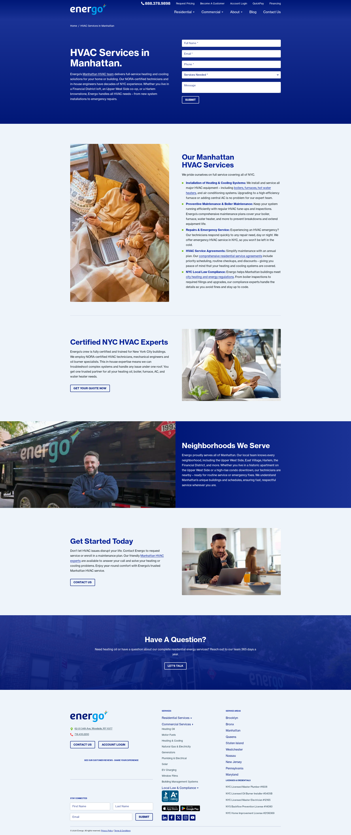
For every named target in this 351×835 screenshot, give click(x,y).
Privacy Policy (107, 831)
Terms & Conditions (122, 831)
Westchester (234, 749)
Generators (168, 752)
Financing (275, 3)
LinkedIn (165, 818)
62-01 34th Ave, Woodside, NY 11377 (93, 728)
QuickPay (258, 3)
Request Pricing (185, 3)
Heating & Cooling (172, 741)
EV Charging (169, 770)
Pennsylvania (234, 768)
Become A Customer (212, 3)
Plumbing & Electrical (174, 758)
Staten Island (235, 743)
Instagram (185, 818)
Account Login (238, 3)
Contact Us (82, 744)
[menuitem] (155, 3)
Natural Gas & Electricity (176, 746)
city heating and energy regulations (210, 277)
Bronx (230, 724)
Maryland (232, 774)
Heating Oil (168, 729)
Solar (165, 764)
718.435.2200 (82, 734)
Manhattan (233, 730)
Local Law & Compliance (179, 787)
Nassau (231, 755)
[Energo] (88, 9)
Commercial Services (176, 724)
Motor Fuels (169, 735)
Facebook (172, 818)
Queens (231, 736)
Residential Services (175, 717)
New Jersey (234, 761)
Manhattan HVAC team (98, 74)
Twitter (179, 818)
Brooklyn (232, 717)
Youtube (192, 818)
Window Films (170, 776)
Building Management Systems (180, 782)
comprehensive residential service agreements (230, 256)
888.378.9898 (157, 3)
